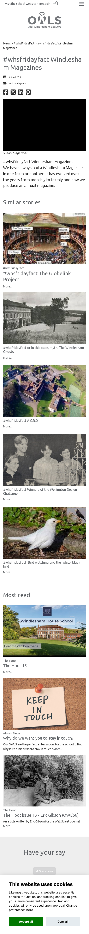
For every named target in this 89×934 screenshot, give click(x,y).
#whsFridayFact (24, 43)
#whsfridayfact (17, 161)
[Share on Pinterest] (28, 93)
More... (7, 286)
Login (46, 3)
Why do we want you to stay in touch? (38, 738)
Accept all (26, 921)
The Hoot (9, 661)
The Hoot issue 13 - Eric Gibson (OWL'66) (41, 815)
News (7, 43)
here (40, 3)
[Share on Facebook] (5, 93)
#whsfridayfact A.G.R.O (20, 420)
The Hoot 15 (15, 665)
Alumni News (11, 733)
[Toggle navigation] (81, 3)
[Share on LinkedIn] (20, 93)
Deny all (63, 921)
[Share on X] (13, 93)
